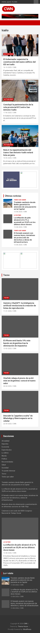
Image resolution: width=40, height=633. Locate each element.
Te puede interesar (8, 471)
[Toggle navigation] (4, 22)
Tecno (6, 275)
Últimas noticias (13, 196)
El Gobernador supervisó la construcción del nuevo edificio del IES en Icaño (19, 62)
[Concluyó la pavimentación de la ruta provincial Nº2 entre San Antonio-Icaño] (20, 91)
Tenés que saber (20, 200)
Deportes (5, 444)
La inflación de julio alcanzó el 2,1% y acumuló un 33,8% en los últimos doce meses (24, 221)
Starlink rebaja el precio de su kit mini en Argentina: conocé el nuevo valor (19, 380)
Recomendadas (7, 462)
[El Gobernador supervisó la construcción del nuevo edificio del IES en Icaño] (20, 45)
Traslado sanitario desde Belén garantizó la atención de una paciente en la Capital (25, 205)
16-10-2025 (7, 67)
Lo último (17, 215)
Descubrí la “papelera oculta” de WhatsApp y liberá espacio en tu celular (18, 418)
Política (4, 459)
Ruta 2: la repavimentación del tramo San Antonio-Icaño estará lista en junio (18, 152)
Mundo (4, 456)
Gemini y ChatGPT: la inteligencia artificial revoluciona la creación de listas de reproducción (19, 305)
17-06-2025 (7, 112)
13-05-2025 (7, 348)
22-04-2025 (7, 424)
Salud (4, 465)
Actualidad (8, 54)
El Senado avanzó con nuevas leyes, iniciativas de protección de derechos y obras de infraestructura (24, 237)
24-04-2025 (7, 386)
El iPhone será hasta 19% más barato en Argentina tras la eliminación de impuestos (16, 343)
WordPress (27, 629)
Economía (5, 447)
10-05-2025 (7, 158)
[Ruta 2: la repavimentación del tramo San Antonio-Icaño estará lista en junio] (20, 136)
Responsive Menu (36, 2)
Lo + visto (8, 573)
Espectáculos (7, 450)
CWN (14, 67)
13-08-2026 (18, 212)
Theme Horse (23, 626)
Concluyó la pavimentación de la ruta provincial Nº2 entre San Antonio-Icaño (18, 107)
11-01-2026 (7, 311)
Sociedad (5, 468)
